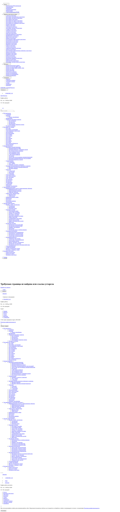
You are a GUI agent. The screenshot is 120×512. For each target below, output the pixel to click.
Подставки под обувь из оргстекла (14, 21)
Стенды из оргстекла (11, 15)
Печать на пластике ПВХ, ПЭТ (13, 66)
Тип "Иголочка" (10, 177)
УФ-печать (5, 494)
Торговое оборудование (9, 203)
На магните (9, 181)
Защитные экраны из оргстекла (13, 48)
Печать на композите (11, 75)
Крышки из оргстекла (11, 54)
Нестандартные (9, 144)
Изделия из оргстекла (8, 251)
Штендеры (11, 222)
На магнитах (12, 122)
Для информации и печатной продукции (13, 402)
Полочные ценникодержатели (13, 147)
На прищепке (9, 179)
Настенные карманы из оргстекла (14, 58)
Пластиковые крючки (14, 241)
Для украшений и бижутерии (13, 130)
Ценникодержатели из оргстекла (14, 34)
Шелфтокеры (9, 118)
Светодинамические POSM (12, 12)
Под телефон (9, 134)
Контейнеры (12, 207)
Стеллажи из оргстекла (11, 26)
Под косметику (9, 132)
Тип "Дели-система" (11, 176)
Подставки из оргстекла (12, 19)
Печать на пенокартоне (11, 73)
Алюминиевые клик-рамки (15, 218)
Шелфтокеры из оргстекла (12, 35)
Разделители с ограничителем (16, 233)
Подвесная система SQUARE (16, 224)
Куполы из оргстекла (11, 57)
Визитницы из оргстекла (12, 42)
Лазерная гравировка (11, 9)
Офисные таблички (13, 192)
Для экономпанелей (10, 246)
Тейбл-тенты (12, 196)
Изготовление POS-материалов (13, 5)
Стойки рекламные (10, 247)
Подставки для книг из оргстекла (14, 28)
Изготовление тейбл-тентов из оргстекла (16, 39)
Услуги (5, 313)
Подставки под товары (8, 127)
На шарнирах (9, 182)
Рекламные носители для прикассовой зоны (19, 244)
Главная (5, 257)
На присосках (12, 123)
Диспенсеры (12, 206)
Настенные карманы (11, 201)
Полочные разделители (11, 231)
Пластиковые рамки (13, 211)
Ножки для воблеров (14, 117)
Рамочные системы (10, 209)
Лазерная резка (9, 7)
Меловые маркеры (13, 168)
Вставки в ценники (10, 125)
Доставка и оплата (10, 81)
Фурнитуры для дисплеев (15, 243)
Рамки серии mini (13, 217)
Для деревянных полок (14, 153)
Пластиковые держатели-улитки (16, 124)
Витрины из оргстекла (11, 43)
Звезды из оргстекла (11, 49)
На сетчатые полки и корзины (16, 150)
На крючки (11, 155)
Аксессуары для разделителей (16, 236)
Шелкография (9, 10)
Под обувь (8, 142)
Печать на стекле (10, 69)
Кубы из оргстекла (10, 55)
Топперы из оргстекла (11, 30)
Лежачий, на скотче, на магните (16, 164)
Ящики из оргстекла (11, 38)
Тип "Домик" (12, 163)
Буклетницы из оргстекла (12, 40)
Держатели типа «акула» (15, 238)
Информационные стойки (12, 197)
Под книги (8, 199)
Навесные (8, 169)
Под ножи (8, 139)
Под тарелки (9, 138)
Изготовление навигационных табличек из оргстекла (19, 50)
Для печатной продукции (9, 187)
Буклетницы (9, 202)
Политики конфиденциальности (91, 508)
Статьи (7, 82)
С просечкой (12, 171)
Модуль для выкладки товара (13, 248)
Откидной (11, 173)
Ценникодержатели (8, 145)
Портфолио (9, 84)
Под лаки (8, 128)
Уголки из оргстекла (11, 31)
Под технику (9, 135)
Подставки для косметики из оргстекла (15, 16)
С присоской (9, 183)
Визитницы (9, 198)
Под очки (8, 137)
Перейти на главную (5, 287)
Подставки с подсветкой (12, 129)
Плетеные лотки (13, 208)
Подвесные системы (11, 223)
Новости (8, 79)
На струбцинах (12, 120)
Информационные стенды (15, 189)
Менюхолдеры (12, 194)
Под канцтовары (10, 133)
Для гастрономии (10, 174)
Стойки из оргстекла (11, 29)
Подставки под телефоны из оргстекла (15, 23)
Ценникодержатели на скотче (16, 159)
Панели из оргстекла (11, 59)
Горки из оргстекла (10, 45)
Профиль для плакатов (14, 227)
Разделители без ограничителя (16, 232)
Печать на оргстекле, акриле (13, 65)
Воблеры (8, 115)
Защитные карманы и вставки (16, 216)
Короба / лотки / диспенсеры (13, 204)
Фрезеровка (9, 8)
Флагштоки (11, 228)
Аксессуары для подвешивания (16, 239)
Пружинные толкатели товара (16, 234)
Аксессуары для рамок (14, 212)
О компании (6, 317)
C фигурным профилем (14, 154)
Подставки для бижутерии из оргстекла (15, 62)
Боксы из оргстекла (10, 52)
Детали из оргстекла (11, 47)
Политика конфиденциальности (8, 322)
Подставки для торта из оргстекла (14, 18)
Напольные (9, 184)
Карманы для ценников (11, 186)
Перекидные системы (14, 219)
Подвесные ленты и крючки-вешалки (18, 229)
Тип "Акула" (9, 178)
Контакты (8, 85)
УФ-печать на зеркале (11, 71)
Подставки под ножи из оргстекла (14, 20)
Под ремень (9, 140)
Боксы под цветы (10, 253)
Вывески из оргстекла (11, 44)
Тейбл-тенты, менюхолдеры (12, 193)
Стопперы (8, 114)
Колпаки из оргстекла (11, 53)
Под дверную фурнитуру (12, 143)
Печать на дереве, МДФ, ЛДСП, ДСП (15, 68)
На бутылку (11, 172)
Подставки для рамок (14, 214)
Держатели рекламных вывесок (13, 119)
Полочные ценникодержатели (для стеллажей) (20, 158)
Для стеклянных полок (14, 152)
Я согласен (3, 510)
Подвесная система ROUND (15, 226)
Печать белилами (10, 70)
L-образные (11, 162)
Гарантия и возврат (10, 80)
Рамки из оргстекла (10, 25)
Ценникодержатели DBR (15, 148)
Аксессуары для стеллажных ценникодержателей (20, 157)
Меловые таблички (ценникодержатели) (18, 167)
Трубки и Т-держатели (14, 213)
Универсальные (10, 160)
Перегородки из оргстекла (12, 60)
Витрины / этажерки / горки (12, 249)
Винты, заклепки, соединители (16, 242)
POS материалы (7, 113)
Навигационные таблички (15, 191)
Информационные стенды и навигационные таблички (19, 188)
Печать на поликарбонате (12, 74)
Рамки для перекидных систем (16, 221)
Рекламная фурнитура (11, 237)
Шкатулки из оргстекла (11, 37)
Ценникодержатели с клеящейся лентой (18, 149)
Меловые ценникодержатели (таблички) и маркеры (18, 165)
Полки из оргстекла (10, 24)
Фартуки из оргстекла (11, 33)
